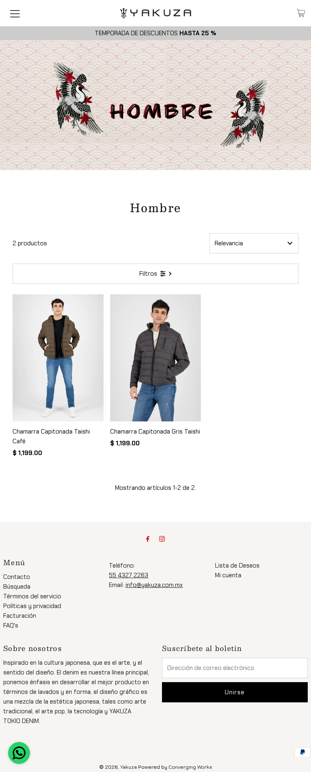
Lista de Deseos (237, 565)
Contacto (16, 577)
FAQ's (10, 625)
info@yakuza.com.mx (154, 585)
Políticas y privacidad (32, 606)
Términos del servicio (32, 596)
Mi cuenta (228, 575)
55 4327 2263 (128, 575)
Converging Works (190, 767)
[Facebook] (147, 539)
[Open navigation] (15, 13)
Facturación (19, 616)
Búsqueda (16, 587)
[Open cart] (301, 13)
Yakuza (128, 767)
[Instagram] (162, 539)
